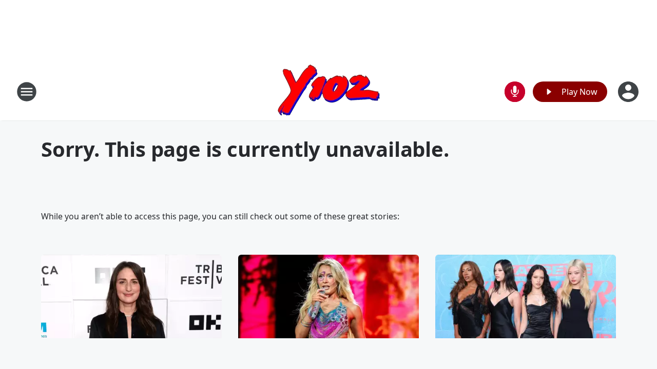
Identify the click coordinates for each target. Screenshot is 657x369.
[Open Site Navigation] (26, 91)
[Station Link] (329, 91)
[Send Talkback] (515, 91)
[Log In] (629, 91)
